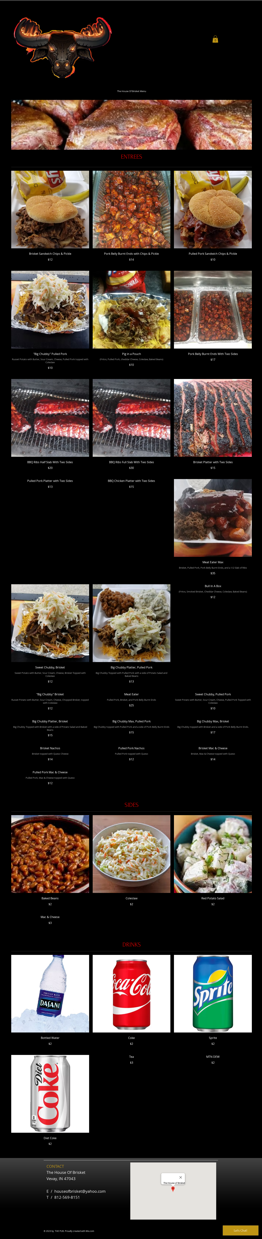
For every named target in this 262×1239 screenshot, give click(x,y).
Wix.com (90, 1231)
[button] (215, 39)
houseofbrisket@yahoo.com (80, 1191)
